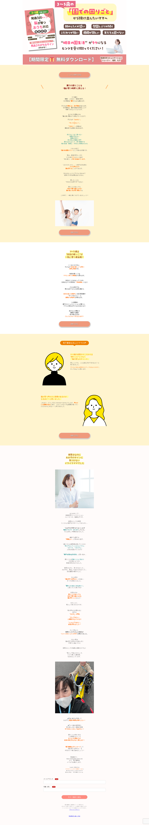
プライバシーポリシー (74, 809)
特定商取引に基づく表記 (74, 816)
